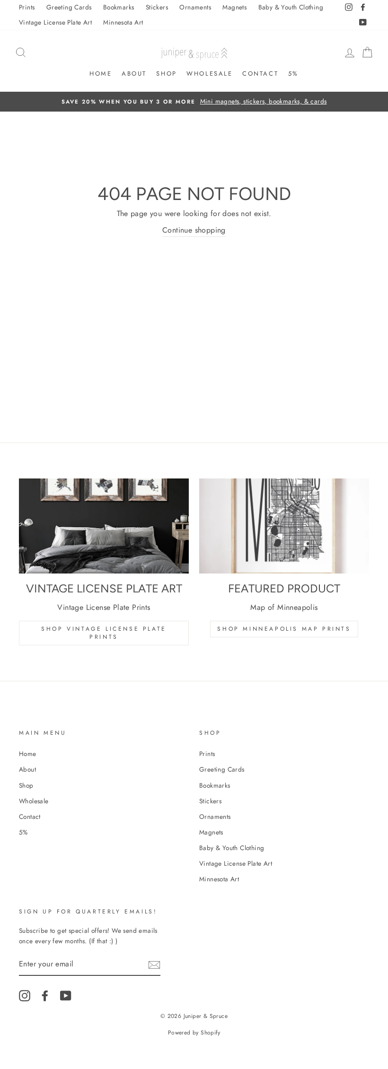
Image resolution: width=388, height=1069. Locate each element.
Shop (166, 73)
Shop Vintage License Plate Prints (104, 633)
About (134, 73)
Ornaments (195, 7)
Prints (27, 7)
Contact (260, 73)
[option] (194, 101)
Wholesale (209, 73)
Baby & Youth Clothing (290, 7)
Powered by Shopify (194, 1032)
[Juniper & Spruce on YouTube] (65, 995)
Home (100, 73)
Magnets (234, 7)
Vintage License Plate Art (55, 22)
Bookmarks (118, 7)
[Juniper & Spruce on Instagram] (24, 995)
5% (293, 73)
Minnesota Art (123, 22)
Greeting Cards (69, 7)
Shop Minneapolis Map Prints (284, 629)
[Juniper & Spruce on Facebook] (45, 995)
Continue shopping (194, 230)
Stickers (157, 7)
